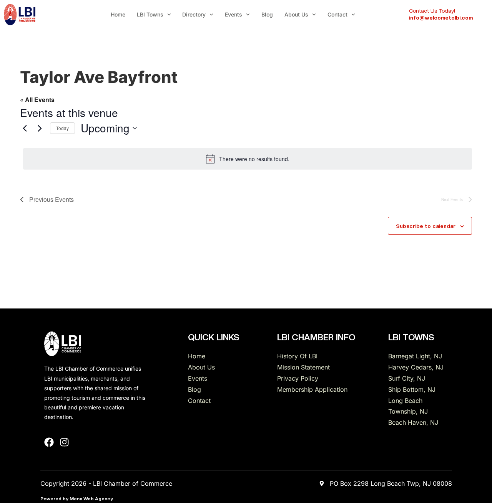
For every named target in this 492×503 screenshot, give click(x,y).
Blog (267, 14)
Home (118, 14)
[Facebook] (49, 442)
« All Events (37, 99)
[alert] (247, 159)
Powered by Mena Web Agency (76, 498)
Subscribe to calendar (425, 226)
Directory (194, 14)
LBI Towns (150, 14)
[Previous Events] (24, 128)
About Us (296, 14)
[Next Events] (39, 128)
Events (233, 14)
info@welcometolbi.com (441, 18)
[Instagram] (64, 442)
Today (62, 128)
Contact (337, 14)
